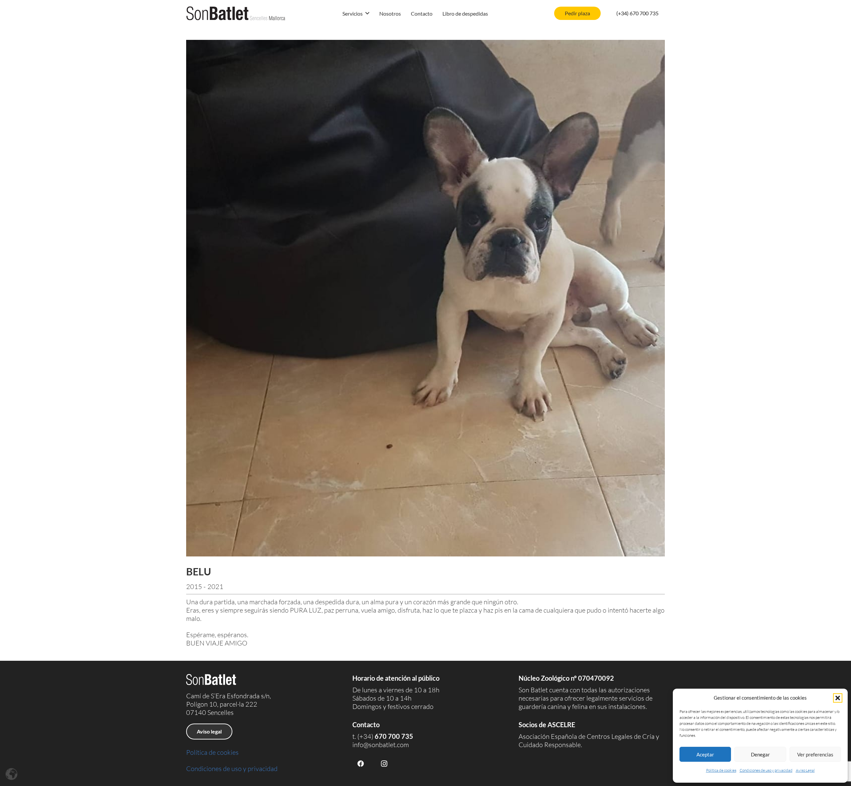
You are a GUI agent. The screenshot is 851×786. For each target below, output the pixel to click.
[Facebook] (360, 763)
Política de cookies (721, 770)
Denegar (760, 754)
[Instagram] (384, 763)
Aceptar (705, 754)
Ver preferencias (815, 754)
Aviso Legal (805, 770)
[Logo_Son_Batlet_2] (236, 13)
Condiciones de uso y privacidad (766, 770)
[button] (837, 698)
